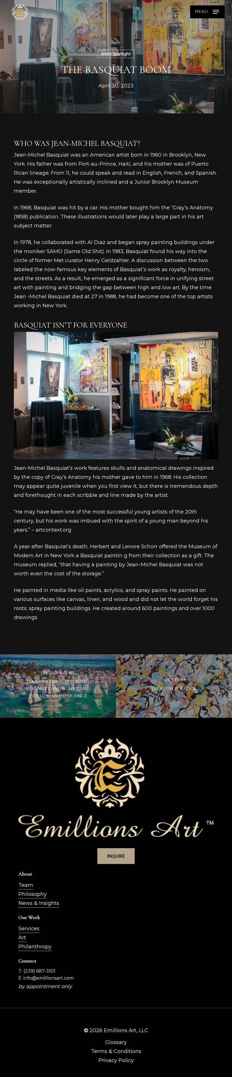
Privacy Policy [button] (116, 1060)
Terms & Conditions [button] (116, 1051)
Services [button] (28, 928)
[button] (207, 12)
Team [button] (25, 885)
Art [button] (22, 938)
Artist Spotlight (116, 53)
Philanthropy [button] (34, 947)
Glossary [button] (116, 1042)
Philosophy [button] (32, 894)
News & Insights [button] (38, 903)
